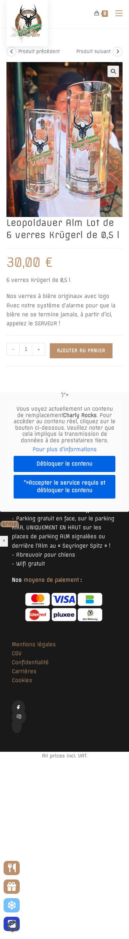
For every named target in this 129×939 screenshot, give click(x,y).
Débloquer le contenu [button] (64, 464)
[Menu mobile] (116, 13)
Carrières (24, 671)
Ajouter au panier (81, 350)
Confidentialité (30, 662)
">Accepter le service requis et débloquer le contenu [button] (64, 487)
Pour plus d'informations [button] (65, 450)
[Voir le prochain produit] (118, 52)
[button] (113, 71)
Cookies (22, 680)
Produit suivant (93, 51)
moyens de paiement (51, 580)
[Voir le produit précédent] (11, 52)
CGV (17, 653)
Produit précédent (39, 51)
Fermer (9, 524)
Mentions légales (34, 644)
